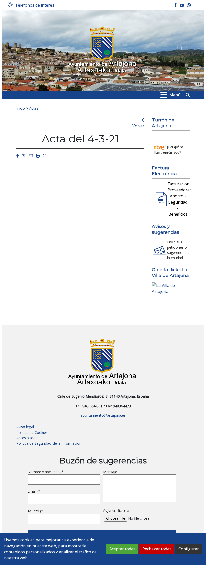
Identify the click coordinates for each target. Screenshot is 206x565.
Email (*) (35, 491)
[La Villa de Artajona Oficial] (171, 288)
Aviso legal (25, 426)
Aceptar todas (122, 549)
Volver (138, 126)
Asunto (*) (36, 511)
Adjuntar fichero (116, 510)
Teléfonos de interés (34, 5)
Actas (33, 108)
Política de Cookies (32, 432)
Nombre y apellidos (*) (46, 471)
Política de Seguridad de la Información (48, 443)
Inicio (20, 108)
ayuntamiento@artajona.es (103, 415)
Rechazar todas (156, 549)
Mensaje (110, 471)
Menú (174, 95)
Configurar (188, 549)
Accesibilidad (27, 437)
